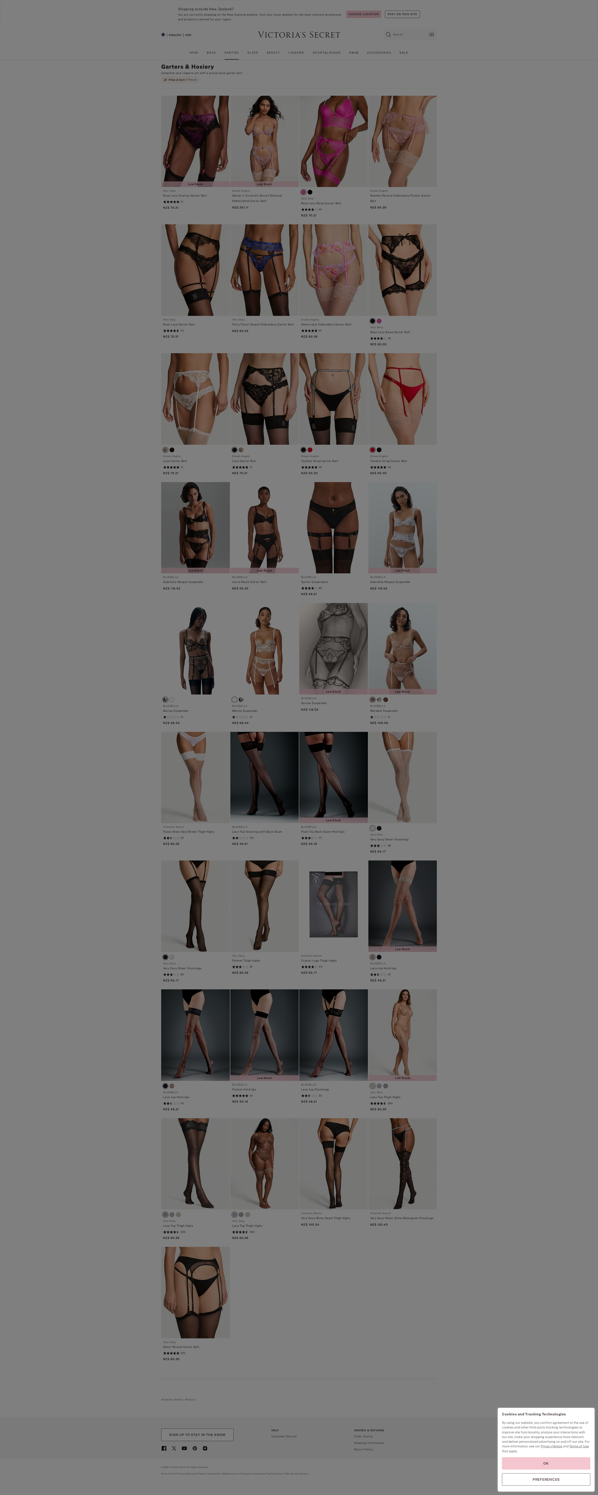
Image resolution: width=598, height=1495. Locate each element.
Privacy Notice (551, 1446)
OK (546, 1463)
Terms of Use (579, 1446)
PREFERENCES (546, 1479)
